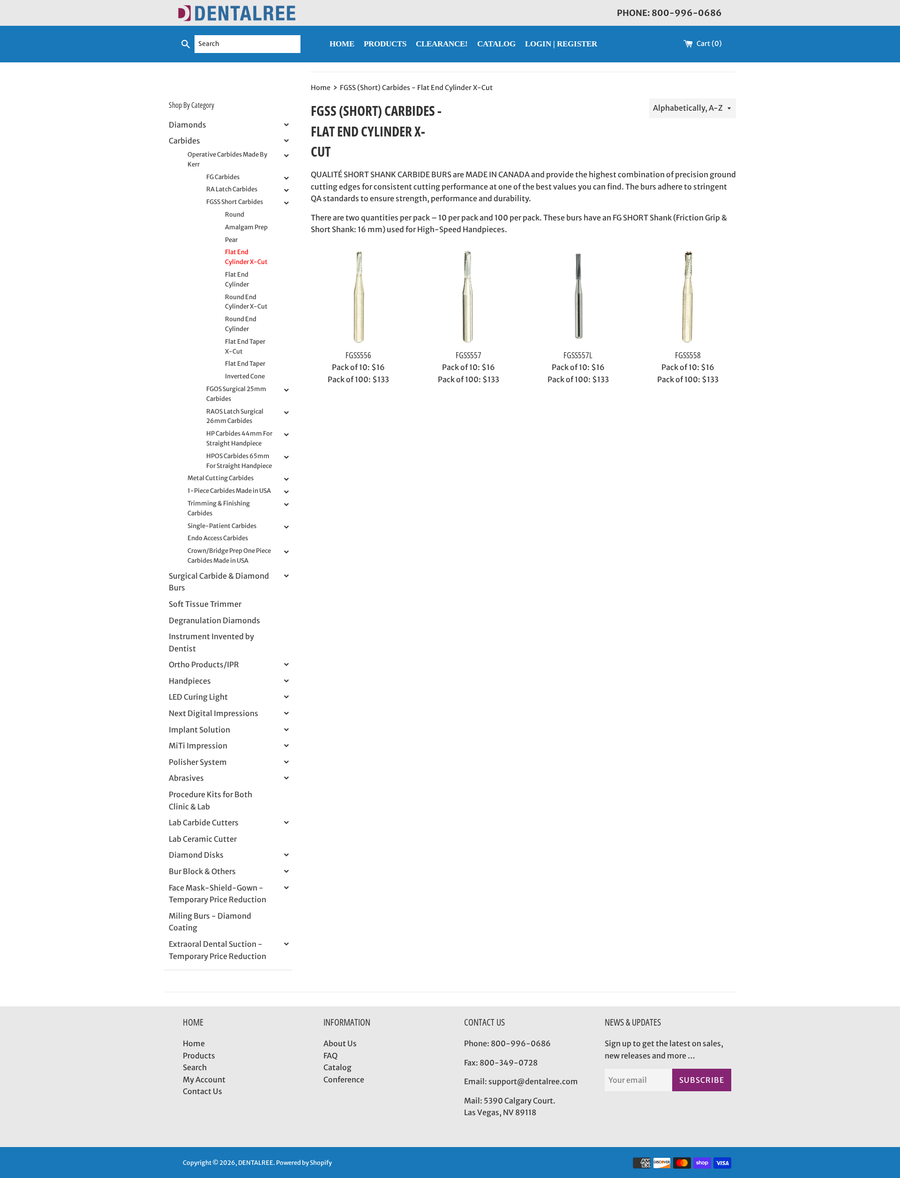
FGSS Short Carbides (234, 202)
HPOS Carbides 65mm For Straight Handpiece (239, 461)
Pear (231, 240)
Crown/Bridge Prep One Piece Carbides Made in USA (229, 556)
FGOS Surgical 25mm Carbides (236, 394)
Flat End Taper (245, 364)
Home (194, 1043)
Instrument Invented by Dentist (211, 642)
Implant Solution (199, 729)
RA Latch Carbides (231, 189)
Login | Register (561, 43)
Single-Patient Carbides (222, 526)
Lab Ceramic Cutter (203, 839)
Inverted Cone (245, 376)
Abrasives (186, 778)
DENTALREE (255, 1162)
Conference (343, 1079)
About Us (340, 1043)
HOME (342, 44)
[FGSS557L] (578, 297)
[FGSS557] (468, 297)
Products (199, 1055)
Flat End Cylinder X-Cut (246, 257)
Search (195, 1067)
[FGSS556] (358, 297)
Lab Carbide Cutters (204, 822)
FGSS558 (688, 355)
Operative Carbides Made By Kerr (227, 159)
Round (234, 215)
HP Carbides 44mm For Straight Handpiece (239, 438)
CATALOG (496, 44)
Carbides (184, 140)
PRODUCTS (385, 44)
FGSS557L (577, 355)
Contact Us (202, 1091)
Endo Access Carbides (218, 538)
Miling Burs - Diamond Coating (210, 922)
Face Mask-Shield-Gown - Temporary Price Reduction (217, 894)
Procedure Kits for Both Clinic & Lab (210, 800)
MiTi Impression (198, 745)
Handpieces (190, 681)
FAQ (330, 1055)
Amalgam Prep (246, 227)
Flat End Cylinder (237, 279)
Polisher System (198, 762)
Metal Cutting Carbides (221, 478)
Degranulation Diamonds (214, 620)
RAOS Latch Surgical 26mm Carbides (234, 416)
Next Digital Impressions (213, 713)
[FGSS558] (687, 297)
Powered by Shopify (304, 1162)
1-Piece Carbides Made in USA (229, 491)
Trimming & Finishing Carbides (219, 508)
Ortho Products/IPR (204, 664)
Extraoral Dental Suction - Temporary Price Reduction (217, 950)
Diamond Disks (196, 855)
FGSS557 (468, 355)
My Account (204, 1079)
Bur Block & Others (202, 871)
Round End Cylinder (240, 324)
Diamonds (187, 124)
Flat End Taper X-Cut (245, 346)
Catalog (337, 1067)
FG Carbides (223, 177)
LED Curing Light (198, 697)
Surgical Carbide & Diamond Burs (219, 582)
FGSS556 (358, 355)
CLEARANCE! (442, 44)
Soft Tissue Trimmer (205, 604)
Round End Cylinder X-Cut (246, 302)
